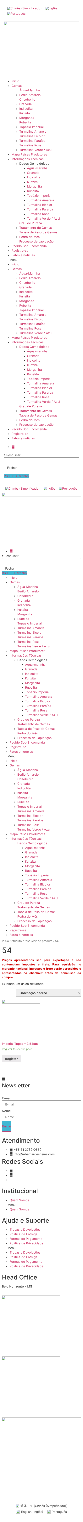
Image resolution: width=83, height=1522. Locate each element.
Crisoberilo (27, 99)
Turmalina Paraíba (32, 141)
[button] (41, 259)
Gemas (17, 86)
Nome (6, 1110)
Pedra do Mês (29, 237)
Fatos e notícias (23, 255)
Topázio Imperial (31, 127)
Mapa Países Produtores (29, 154)
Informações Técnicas (27, 159)
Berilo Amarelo (30, 95)
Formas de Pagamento (26, 1239)
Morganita (26, 118)
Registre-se (20, 250)
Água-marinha (37, 168)
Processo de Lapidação (36, 241)
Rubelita (25, 122)
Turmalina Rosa (30, 145)
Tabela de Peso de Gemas (38, 232)
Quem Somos (19, 1200)
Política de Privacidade (26, 1243)
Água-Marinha (29, 90)
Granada (25, 104)
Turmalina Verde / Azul (35, 150)
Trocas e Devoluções (25, 1229)
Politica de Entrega (23, 1234)
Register (11, 1059)
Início (15, 81)
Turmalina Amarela (32, 131)
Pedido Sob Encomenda (29, 246)
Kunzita (24, 113)
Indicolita (26, 108)
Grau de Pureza (30, 223)
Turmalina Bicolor (32, 136)
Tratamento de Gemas (35, 228)
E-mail (6, 1098)
